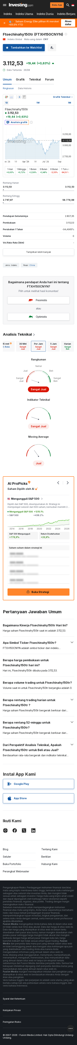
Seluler (7, 856)
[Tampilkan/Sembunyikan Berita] (24, 97)
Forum (49, 79)
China (32, 265)
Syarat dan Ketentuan (14, 998)
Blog (5, 849)
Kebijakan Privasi (12, 1010)
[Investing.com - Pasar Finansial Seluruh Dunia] (21, 5)
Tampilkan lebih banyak (38, 252)
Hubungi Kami (49, 864)
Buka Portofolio (12, 864)
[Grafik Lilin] (6, 97)
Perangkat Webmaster (16, 871)
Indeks (8, 13)
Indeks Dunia (45, 13)
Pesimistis (41, 300)
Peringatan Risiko (12, 1022)
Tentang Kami (49, 849)
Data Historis (25, 88)
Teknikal (35, 79)
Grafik (20, 79)
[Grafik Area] (11, 97)
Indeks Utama (24, 13)
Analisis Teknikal (17, 334)
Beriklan (46, 856)
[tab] (23, 346)
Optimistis (41, 316)
